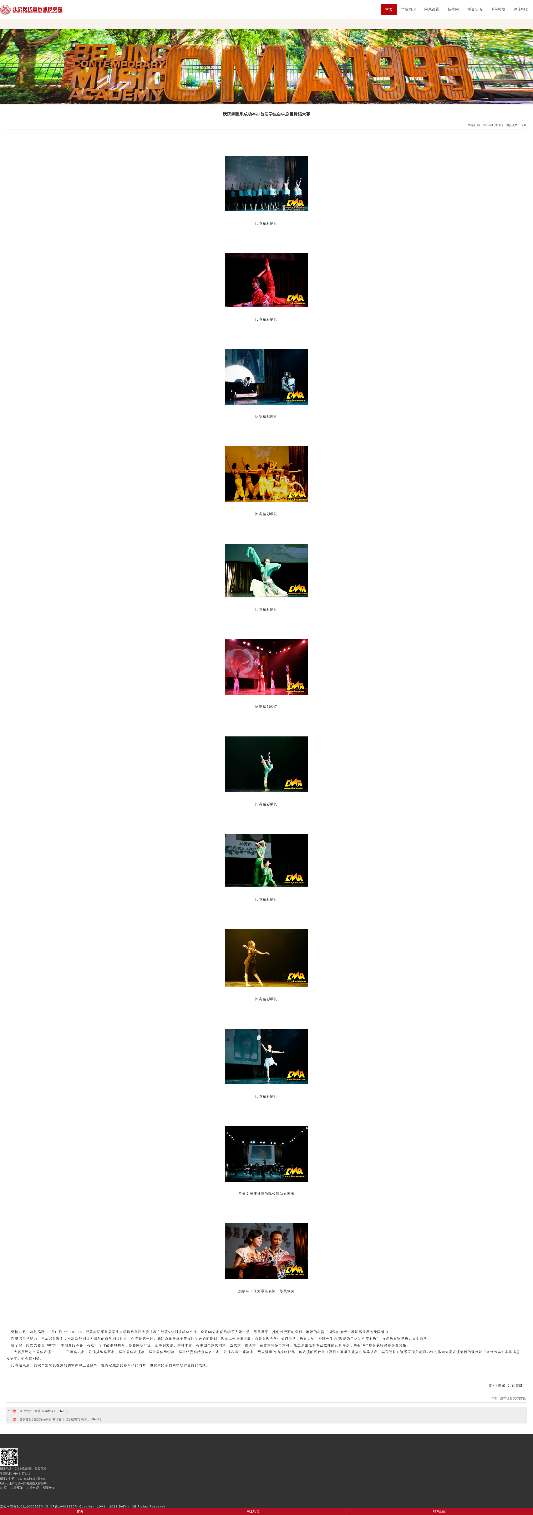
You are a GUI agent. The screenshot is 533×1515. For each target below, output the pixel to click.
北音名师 (33, 1487)
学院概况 (408, 9)
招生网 (453, 9)
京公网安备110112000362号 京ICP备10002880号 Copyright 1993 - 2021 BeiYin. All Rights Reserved (83, 1506)
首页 (389, 9)
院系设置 (431, 9)
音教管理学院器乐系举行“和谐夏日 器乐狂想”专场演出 (55, 1419)
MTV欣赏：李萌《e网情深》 (38, 1411)
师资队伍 (474, 9)
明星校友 (498, 9)
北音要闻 (17, 1487)
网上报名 (521, 9)
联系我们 (439, 1511)
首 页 (3, 1487)
